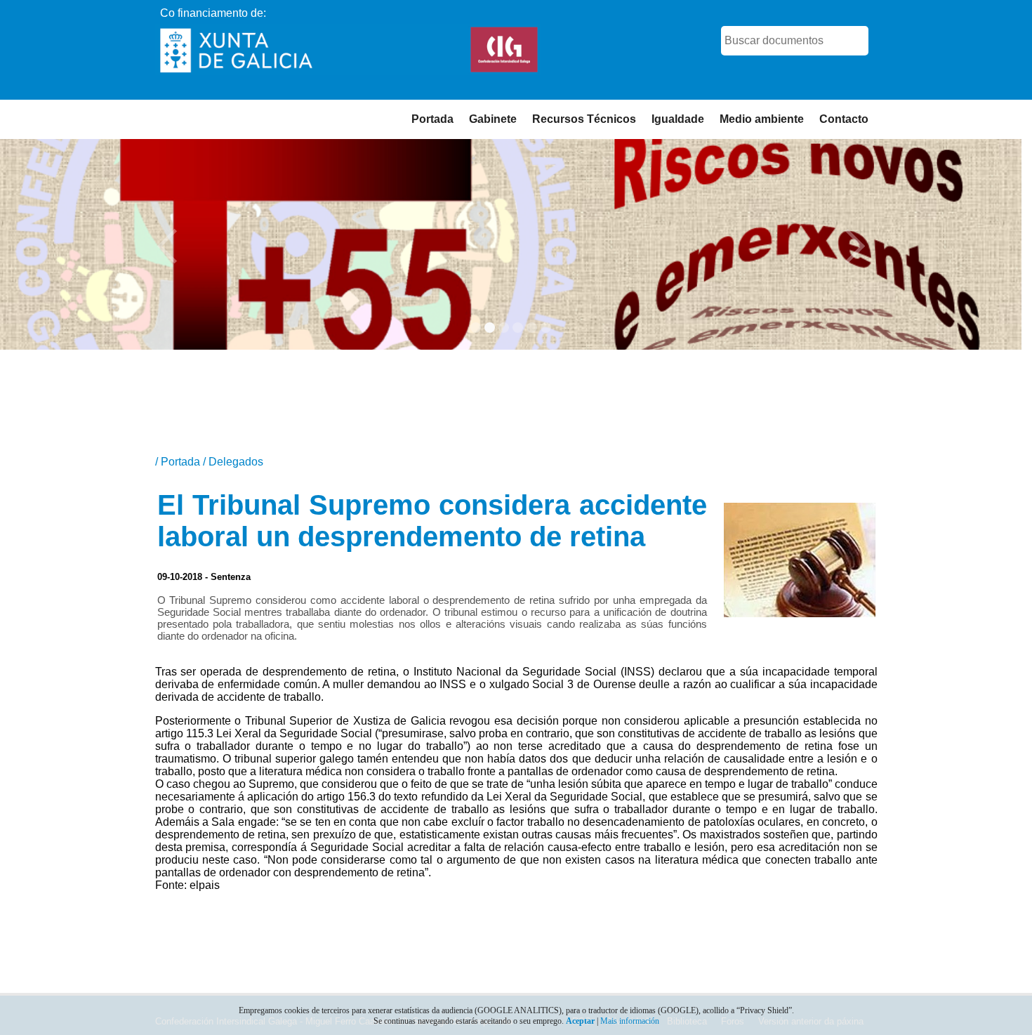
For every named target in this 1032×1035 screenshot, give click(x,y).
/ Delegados (233, 462)
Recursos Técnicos (584, 119)
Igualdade (677, 119)
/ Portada (179, 462)
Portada (432, 119)
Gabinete (493, 119)
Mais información (629, 1021)
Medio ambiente (762, 119)
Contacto (843, 119)
